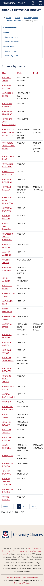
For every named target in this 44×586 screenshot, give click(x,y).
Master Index (8, 46)
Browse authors (10, 51)
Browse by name (14, 20)
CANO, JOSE (7, 456)
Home (8, 18)
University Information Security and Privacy (22, 578)
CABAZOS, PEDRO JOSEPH (6, 379)
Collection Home (10, 27)
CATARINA (6, 402)
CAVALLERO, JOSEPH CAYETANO (7, 237)
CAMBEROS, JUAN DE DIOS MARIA (8, 146)
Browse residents (11, 42)
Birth (20, 73)
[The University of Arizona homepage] (13, 3)
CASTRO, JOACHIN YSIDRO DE (7, 482)
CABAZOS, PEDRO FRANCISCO (7, 200)
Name (5, 73)
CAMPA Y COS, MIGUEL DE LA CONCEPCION (8, 132)
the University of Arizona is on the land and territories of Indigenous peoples (22, 551)
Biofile (17, 18)
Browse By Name (31, 18)
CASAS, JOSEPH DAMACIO (6, 226)
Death (35, 73)
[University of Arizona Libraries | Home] (22, 534)
